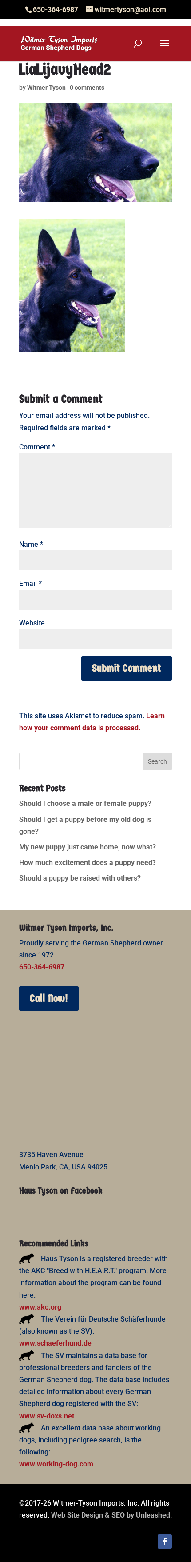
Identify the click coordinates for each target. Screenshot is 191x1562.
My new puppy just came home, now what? (87, 847)
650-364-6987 (41, 967)
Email (30, 583)
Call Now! (49, 998)
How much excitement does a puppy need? (87, 862)
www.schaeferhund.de (55, 1343)
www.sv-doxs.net (46, 1416)
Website (32, 623)
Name (31, 544)
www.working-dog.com (56, 1464)
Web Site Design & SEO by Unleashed (110, 1515)
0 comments (87, 87)
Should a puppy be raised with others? (80, 878)
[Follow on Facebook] (165, 1541)
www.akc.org (40, 1307)
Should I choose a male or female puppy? (85, 803)
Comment (37, 447)
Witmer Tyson (46, 87)
